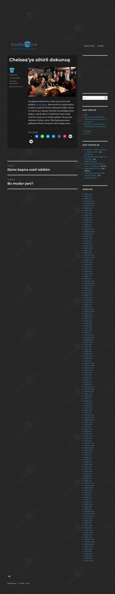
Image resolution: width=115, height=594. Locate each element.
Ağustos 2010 (89, 511)
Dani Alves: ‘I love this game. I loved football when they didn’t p (95, 126)
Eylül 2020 (88, 253)
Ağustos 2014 (89, 415)
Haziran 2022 (89, 206)
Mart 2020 (88, 264)
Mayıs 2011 (88, 490)
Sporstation (88, 154)
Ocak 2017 (88, 351)
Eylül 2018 (88, 307)
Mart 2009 (88, 551)
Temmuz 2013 (89, 445)
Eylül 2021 (88, 227)
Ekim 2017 (88, 330)
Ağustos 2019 (89, 281)
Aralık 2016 (88, 354)
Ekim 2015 (88, 382)
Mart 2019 (88, 293)
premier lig (18, 86)
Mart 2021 (88, 241)
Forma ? (87, 134)
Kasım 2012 (88, 464)
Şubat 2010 (88, 525)
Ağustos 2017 (89, 335)
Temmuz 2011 (89, 485)
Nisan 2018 (88, 316)
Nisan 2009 (88, 549)
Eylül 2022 (88, 199)
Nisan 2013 (88, 453)
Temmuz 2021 (89, 232)
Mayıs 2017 (88, 342)
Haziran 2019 (89, 286)
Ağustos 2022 (89, 201)
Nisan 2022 (88, 210)
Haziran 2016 (89, 368)
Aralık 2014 (88, 406)
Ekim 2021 (88, 225)
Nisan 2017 (88, 344)
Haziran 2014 (89, 420)
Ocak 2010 (88, 528)
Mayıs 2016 (88, 370)
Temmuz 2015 (89, 389)
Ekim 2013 (88, 438)
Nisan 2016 (88, 373)
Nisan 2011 (88, 492)
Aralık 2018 (88, 300)
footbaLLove (11, 583)
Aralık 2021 (88, 220)
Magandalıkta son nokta (93, 168)
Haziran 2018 (89, 312)
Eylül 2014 (88, 413)
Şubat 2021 (88, 243)
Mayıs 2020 (88, 260)
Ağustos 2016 (89, 363)
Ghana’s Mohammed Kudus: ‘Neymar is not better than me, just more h (95, 119)
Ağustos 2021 (89, 229)
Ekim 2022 (88, 196)
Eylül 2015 (88, 384)
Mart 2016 (88, 375)
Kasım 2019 (88, 274)
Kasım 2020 (88, 248)
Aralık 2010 (88, 502)
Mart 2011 (87, 495)
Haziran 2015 (89, 391)
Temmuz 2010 (89, 514)
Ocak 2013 (87, 460)
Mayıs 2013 (88, 450)
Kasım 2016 (88, 356)
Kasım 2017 (88, 328)
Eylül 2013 (87, 441)
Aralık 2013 (88, 434)
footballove (13, 75)
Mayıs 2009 (88, 547)
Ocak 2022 (88, 217)
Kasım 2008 (88, 561)
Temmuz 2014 (89, 417)
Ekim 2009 (88, 535)
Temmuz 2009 (89, 542)
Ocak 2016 (88, 380)
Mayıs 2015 (88, 394)
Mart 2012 (88, 469)
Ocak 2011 (87, 500)
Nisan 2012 (88, 467)
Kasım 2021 (88, 222)
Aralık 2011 (88, 476)
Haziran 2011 (89, 488)
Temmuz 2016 (89, 366)
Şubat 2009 (88, 554)
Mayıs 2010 (88, 518)
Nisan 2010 (88, 521)
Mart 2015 (88, 398)
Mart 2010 (88, 523)
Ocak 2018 (88, 323)
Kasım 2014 (88, 408)
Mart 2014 (88, 427)
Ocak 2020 (88, 269)
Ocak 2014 (88, 431)
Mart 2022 (88, 213)
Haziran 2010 (89, 516)
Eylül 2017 (88, 333)
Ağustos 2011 (89, 483)
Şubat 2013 (88, 457)
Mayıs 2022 (88, 208)
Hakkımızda (89, 46)
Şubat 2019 (88, 295)
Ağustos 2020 (89, 255)
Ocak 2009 (88, 556)
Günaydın (87, 131)
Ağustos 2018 (89, 309)
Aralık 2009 (88, 530)
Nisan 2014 (88, 424)
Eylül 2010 (88, 509)
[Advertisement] (58, 21)
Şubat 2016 (88, 377)
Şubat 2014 (88, 429)
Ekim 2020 (88, 250)
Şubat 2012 (88, 471)
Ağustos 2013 (89, 443)
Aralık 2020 (88, 246)
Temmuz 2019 (89, 283)
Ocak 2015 (88, 403)
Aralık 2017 (88, 326)
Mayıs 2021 (88, 236)
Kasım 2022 (88, 194)
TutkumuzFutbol (90, 161)
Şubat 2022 (88, 215)
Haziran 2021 (89, 234)
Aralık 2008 (88, 558)
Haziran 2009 (89, 544)
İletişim (100, 46)
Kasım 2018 (88, 302)
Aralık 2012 (88, 462)
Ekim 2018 (88, 304)
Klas (85, 115)
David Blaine (41, 104)
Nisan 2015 (88, 396)
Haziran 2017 (89, 340)
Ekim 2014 (88, 410)
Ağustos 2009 (89, 539)
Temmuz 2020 (89, 257)
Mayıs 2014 (88, 422)
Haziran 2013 (89, 448)
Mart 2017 (88, 347)
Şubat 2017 (88, 349)
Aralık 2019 (88, 272)
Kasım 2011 (88, 478)
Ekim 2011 (88, 481)
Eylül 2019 (88, 279)
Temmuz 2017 (89, 337)
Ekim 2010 (88, 507)
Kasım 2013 (88, 436)
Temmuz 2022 (89, 203)
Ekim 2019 (88, 276)
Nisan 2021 (88, 239)
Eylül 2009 (88, 537)
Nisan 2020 (88, 262)
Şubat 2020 (88, 267)
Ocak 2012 (88, 474)
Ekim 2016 (88, 359)
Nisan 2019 (88, 290)
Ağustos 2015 (89, 387)
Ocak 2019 (88, 297)
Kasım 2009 (88, 532)
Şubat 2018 (88, 321)
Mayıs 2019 (88, 288)
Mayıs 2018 (88, 314)
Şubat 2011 (88, 497)
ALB (10, 81)
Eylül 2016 (88, 361)
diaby (11, 86)
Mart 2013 (87, 455)
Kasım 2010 (88, 504)
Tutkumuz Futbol (90, 178)
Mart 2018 (88, 319)
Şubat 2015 (88, 401)
